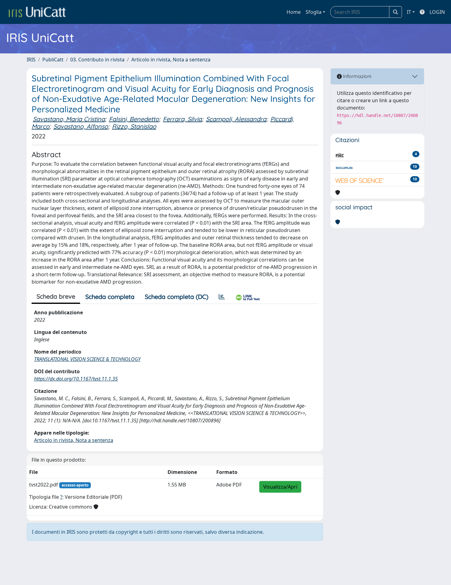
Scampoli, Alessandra (236, 119)
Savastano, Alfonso (80, 126)
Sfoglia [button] (314, 12)
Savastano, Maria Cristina (69, 119)
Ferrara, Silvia (182, 119)
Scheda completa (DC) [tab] (176, 296)
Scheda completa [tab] (109, 296)
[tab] (222, 296)
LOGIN (437, 12)
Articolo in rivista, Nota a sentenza (170, 59)
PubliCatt (53, 59)
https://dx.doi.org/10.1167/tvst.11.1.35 (76, 378)
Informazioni (356, 76)
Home (294, 12)
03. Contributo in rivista (97, 59)
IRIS (31, 59)
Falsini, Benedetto (134, 119)
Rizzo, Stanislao (134, 126)
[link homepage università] (37, 12)
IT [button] (409, 12)
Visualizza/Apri (280, 486)
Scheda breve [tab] (56, 296)
